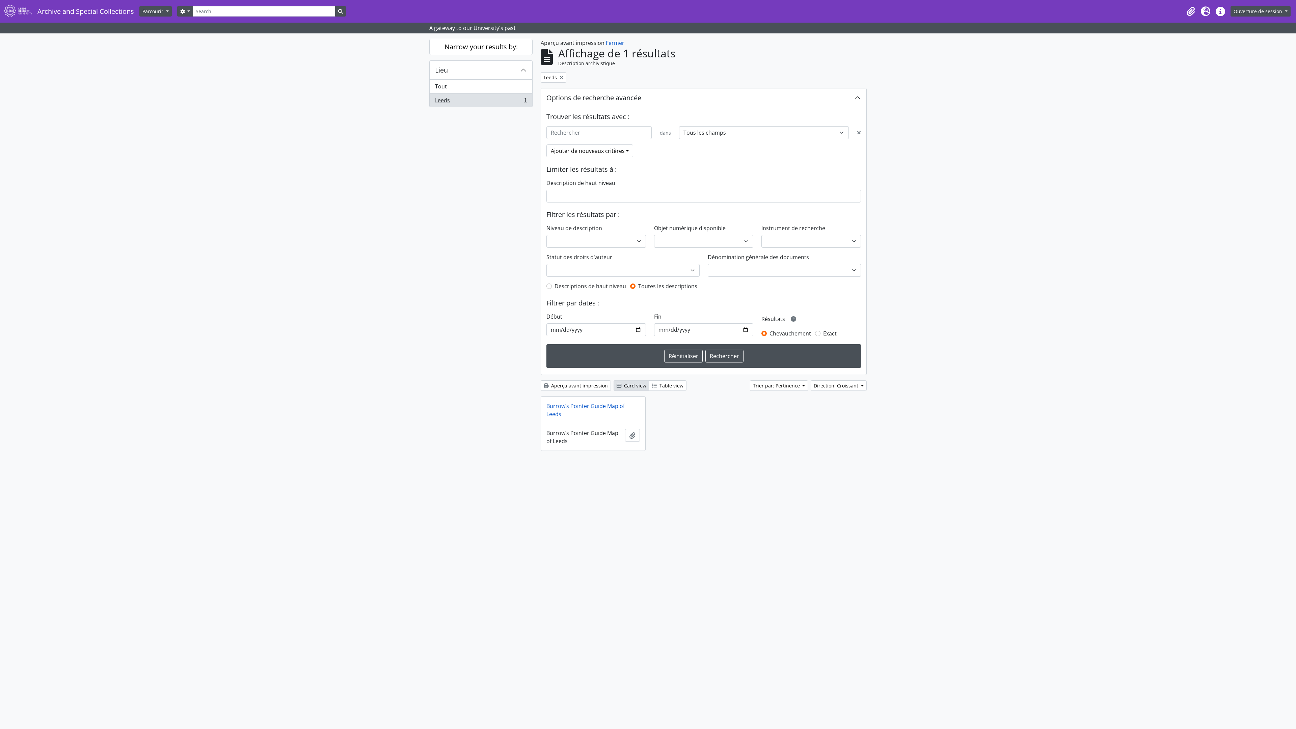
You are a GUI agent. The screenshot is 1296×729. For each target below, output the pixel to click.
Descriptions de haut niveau (590, 286)
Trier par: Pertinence (777, 385)
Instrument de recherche (793, 228)
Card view (634, 385)
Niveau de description (574, 228)
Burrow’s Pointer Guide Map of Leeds (585, 410)
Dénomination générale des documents (758, 257)
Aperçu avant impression (579, 385)
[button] (1190, 11)
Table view (670, 385)
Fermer (615, 43)
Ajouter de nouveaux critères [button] (588, 151)
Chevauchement (790, 333)
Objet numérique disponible (690, 228)
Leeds (481, 102)
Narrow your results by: (481, 46)
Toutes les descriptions (667, 286)
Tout (441, 86)
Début (554, 316)
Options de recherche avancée (593, 97)
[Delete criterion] (859, 133)
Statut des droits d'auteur (579, 257)
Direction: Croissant (837, 385)
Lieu (441, 70)
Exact (830, 333)
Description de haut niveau (580, 183)
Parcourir (153, 11)
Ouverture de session (1259, 11)
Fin (658, 316)
